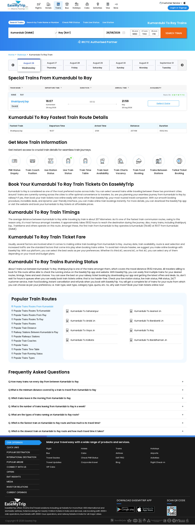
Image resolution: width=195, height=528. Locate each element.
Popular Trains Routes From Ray (30, 315)
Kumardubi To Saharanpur (85, 311)
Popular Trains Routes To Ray (28, 319)
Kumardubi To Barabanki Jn (149, 320)
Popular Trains (21, 345)
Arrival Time (121, 88)
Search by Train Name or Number (43, 22)
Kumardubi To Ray (144, 330)
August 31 (143, 62)
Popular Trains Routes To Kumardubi (32, 310)
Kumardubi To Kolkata (82, 340)
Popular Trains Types (24, 358)
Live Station (108, 22)
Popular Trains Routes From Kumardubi (33, 306)
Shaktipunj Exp (20, 101)
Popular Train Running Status (28, 353)
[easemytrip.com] (18, 6)
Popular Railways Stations (27, 336)
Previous (12, 65)
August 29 (98, 62)
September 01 (167, 62)
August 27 (52, 62)
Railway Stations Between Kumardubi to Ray (36, 332)
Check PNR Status (71, 22)
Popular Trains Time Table (26, 349)
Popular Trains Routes (25, 323)
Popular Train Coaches (25, 340)
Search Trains (16, 22)
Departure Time (52, 88)
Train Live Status (91, 22)
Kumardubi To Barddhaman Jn (151, 340)
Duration (85, 88)
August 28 (75, 62)
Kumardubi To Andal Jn (83, 320)
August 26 (28, 63)
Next (182, 65)
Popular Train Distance (25, 328)
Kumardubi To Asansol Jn (148, 311)
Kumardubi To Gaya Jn (83, 330)
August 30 (121, 62)
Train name (15, 88)
